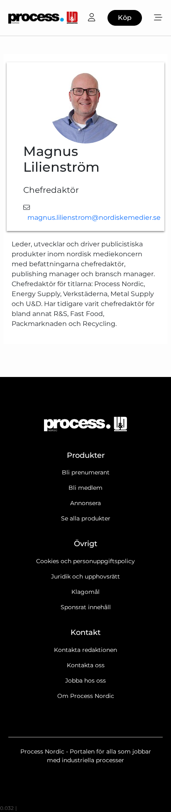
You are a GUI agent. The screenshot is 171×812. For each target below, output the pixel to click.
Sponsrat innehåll (86, 607)
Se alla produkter (85, 518)
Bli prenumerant (86, 472)
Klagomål (85, 592)
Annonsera (85, 503)
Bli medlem (85, 487)
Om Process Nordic (85, 696)
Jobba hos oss (85, 680)
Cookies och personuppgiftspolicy (85, 561)
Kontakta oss (86, 665)
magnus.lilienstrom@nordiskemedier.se (94, 217)
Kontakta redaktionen (85, 650)
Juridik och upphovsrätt (85, 576)
